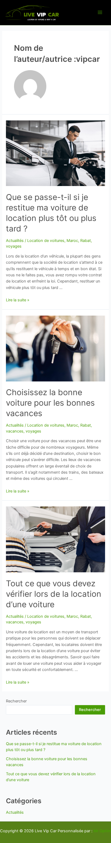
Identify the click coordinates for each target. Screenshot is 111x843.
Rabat (85, 240)
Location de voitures (45, 240)
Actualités (15, 240)
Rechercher (16, 701)
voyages (14, 246)
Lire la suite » (17, 300)
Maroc (72, 240)
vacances (14, 431)
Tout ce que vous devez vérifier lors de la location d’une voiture (53, 593)
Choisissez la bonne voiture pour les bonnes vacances (50, 402)
